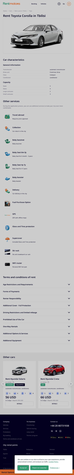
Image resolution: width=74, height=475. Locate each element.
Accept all (23, 468)
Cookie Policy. (53, 462)
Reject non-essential (39, 468)
